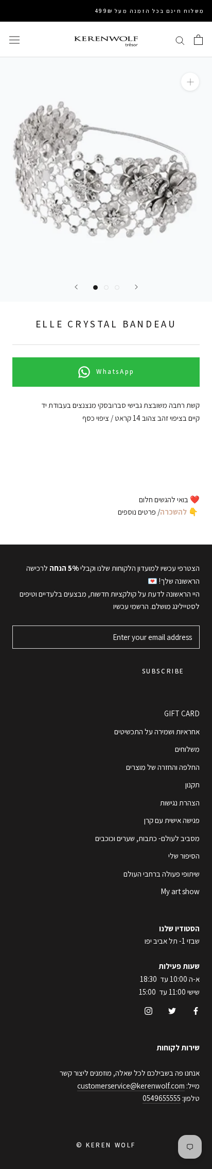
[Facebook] (196, 1010)
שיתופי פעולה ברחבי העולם (161, 874)
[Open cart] (198, 40)
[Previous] (76, 287)
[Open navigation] (14, 39)
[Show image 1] (95, 287)
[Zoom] (190, 82)
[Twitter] (172, 1010)
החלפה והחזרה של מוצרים (163, 767)
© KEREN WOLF (106, 1145)
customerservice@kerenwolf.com (131, 1086)
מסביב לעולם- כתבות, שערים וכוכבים (147, 838)
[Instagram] (148, 1010)
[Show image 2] (106, 287)
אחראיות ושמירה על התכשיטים (157, 731)
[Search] (180, 39)
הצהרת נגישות (180, 803)
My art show (180, 891)
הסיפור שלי (184, 856)
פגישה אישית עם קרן (172, 820)
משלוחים (187, 749)
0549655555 (162, 1098)
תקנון (192, 784)
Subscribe (163, 671)
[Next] (136, 287)
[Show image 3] (117, 287)
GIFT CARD (182, 713)
